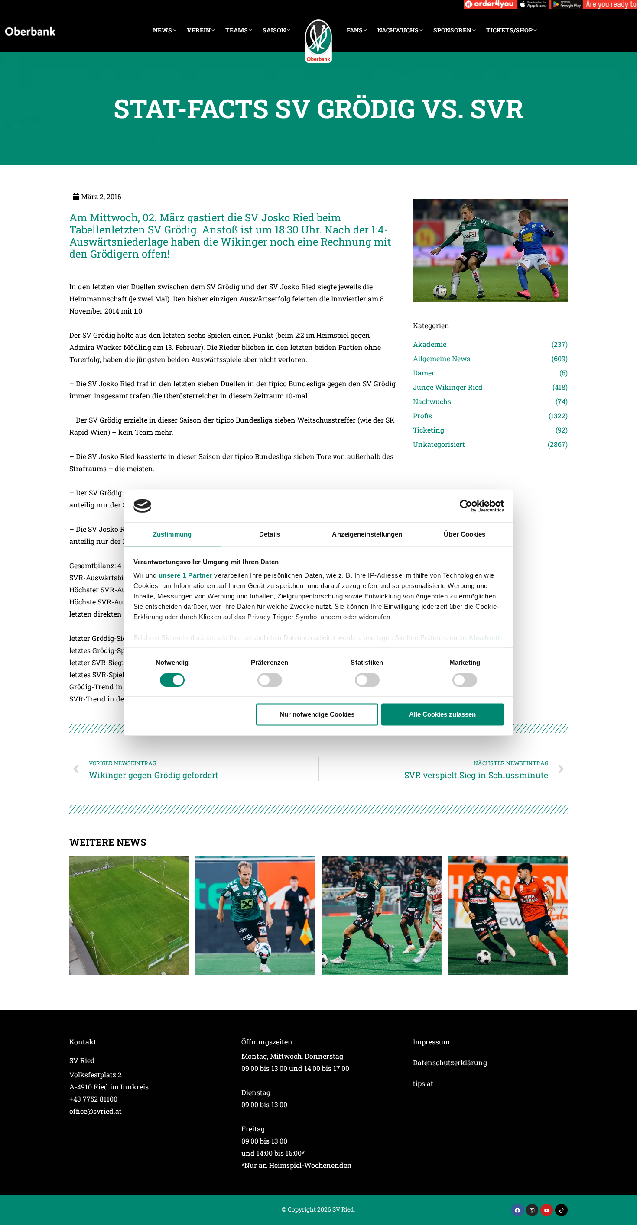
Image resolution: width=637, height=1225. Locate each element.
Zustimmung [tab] (172, 534)
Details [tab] (269, 534)
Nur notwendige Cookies (317, 714)
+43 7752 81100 (93, 1098)
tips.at (423, 1083)
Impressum (431, 1041)
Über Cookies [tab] (464, 534)
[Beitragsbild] (129, 915)
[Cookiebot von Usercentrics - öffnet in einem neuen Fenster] (466, 505)
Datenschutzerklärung (450, 1062)
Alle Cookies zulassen (442, 714)
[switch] (269, 680)
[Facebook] (517, 1210)
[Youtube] (546, 1210)
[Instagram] (532, 1210)
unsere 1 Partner (185, 575)
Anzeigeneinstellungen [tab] (367, 534)
